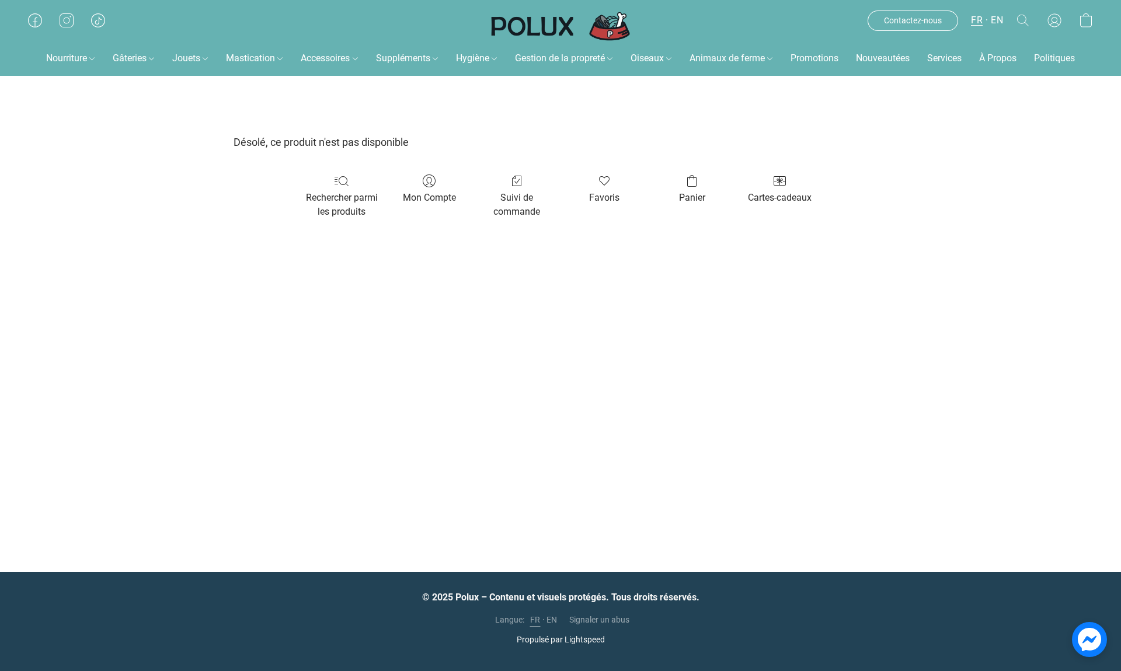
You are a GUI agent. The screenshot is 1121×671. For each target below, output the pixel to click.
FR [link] (535, 619)
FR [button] (977, 20)
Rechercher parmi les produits (342, 204)
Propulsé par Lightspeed (561, 639)
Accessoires (326, 58)
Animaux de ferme (728, 58)
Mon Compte (429, 197)
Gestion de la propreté (561, 58)
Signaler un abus (599, 619)
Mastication (251, 58)
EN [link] (552, 619)
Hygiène (474, 58)
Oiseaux (648, 58)
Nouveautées (883, 58)
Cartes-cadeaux (780, 197)
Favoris (604, 197)
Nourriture (67, 58)
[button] (561, 26)
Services (944, 58)
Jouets (187, 58)
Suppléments (404, 58)
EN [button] (997, 20)
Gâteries (131, 58)
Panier (692, 197)
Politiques (1054, 58)
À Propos (997, 58)
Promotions (814, 58)
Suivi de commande (516, 204)
